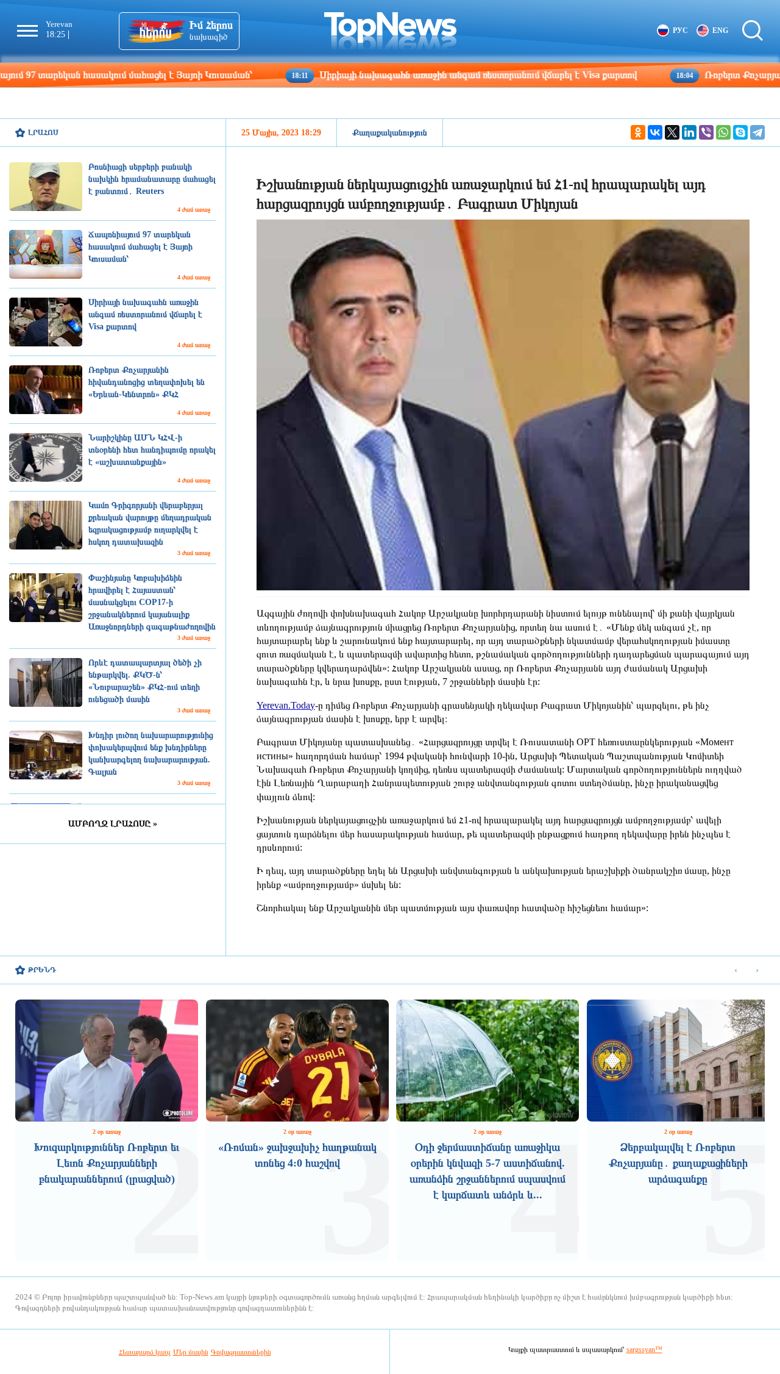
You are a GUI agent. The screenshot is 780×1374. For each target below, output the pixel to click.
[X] (672, 132)
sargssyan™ (644, 1349)
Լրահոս (43, 132)
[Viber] (706, 132)
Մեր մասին (190, 1352)
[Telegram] (757, 132)
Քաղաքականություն (389, 132)
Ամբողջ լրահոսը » (112, 823)
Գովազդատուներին (241, 1352)
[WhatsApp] (723, 132)
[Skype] (740, 132)
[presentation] (735, 970)
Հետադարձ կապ (145, 1352)
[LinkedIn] (689, 132)
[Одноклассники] (638, 132)
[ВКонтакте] (655, 132)
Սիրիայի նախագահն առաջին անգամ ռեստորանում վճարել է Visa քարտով (405, 75)
